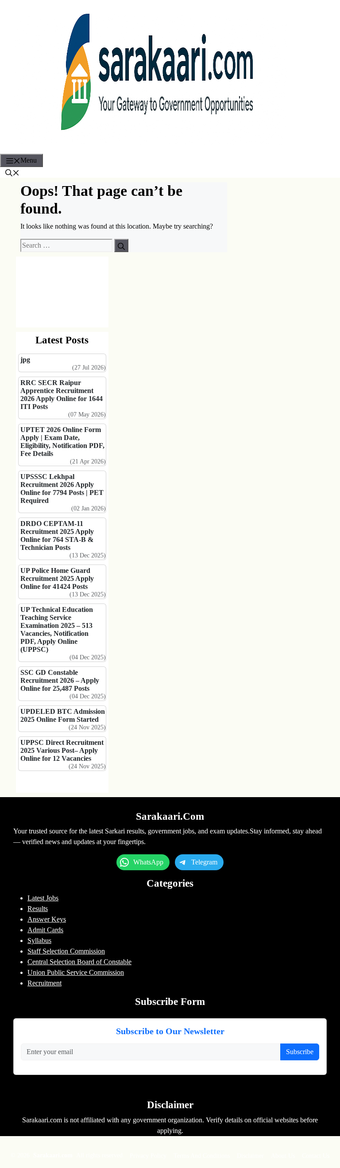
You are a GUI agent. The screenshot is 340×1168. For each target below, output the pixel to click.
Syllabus (39, 940)
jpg (25, 359)
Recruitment (44, 983)
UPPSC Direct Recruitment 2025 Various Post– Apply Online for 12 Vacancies (62, 750)
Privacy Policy (148, 1155)
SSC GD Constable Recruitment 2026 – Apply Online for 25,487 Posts (59, 680)
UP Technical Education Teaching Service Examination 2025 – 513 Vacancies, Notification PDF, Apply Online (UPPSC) (56, 629)
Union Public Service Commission (75, 972)
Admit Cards (45, 930)
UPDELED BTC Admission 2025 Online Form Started (62, 715)
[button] (12, 172)
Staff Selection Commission (66, 951)
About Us (283, 1155)
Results (37, 908)
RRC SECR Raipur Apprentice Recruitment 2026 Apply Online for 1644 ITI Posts (61, 394)
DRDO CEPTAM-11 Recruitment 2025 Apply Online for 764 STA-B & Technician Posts (57, 535)
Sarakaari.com (53, 1155)
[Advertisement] (62, 292)
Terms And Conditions (202, 1155)
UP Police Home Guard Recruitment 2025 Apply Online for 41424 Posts (57, 578)
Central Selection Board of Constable (79, 962)
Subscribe (299, 1051)
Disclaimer (250, 1155)
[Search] (121, 245)
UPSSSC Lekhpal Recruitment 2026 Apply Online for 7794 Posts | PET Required (62, 488)
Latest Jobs (42, 898)
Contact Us (315, 1155)
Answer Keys (46, 919)
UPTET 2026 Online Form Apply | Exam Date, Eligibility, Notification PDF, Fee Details (62, 441)
